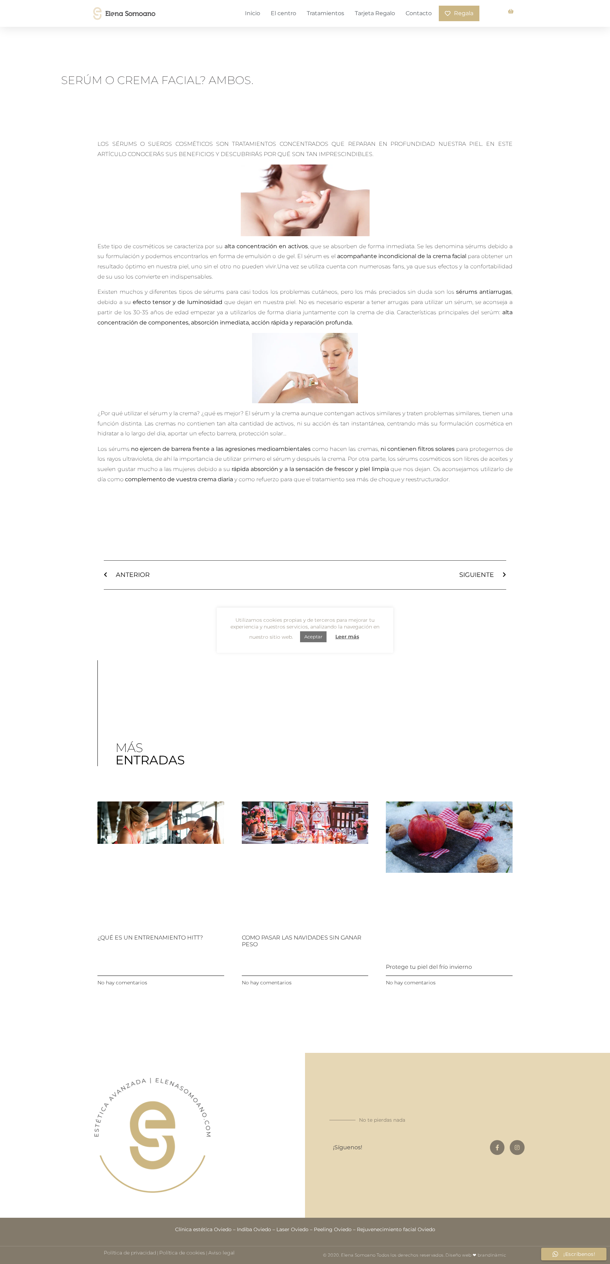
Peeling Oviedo (333, 1229)
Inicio (252, 13)
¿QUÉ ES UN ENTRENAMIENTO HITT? (150, 937)
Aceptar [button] (313, 636)
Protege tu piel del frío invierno (429, 967)
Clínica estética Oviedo (203, 1229)
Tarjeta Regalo (375, 13)
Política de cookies (182, 1253)
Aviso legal (221, 1253)
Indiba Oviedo (254, 1229)
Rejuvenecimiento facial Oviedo (396, 1229)
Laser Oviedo (292, 1229)
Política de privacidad (130, 1253)
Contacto (419, 13)
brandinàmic (492, 1255)
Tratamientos (325, 13)
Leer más (347, 636)
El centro (283, 13)
